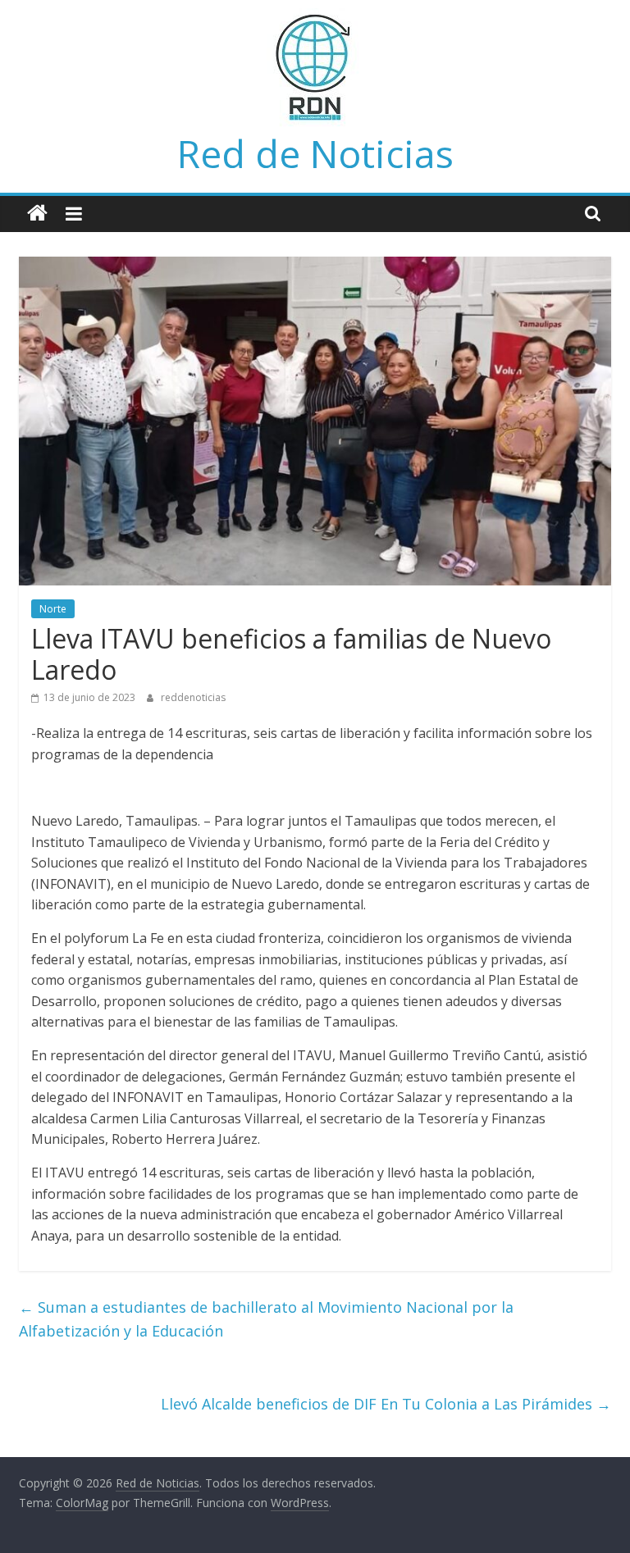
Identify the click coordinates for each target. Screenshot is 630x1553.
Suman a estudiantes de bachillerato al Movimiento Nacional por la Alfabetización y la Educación (266, 1319)
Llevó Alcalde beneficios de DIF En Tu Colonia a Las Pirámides (386, 1404)
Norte (52, 609)
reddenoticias (193, 697)
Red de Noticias (315, 153)
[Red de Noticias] (37, 213)
